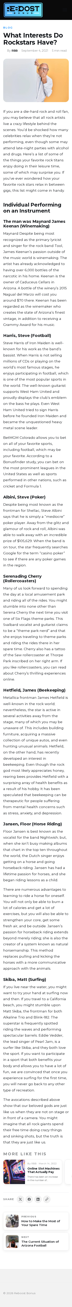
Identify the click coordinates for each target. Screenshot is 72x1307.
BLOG (8, 27)
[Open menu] (65, 10)
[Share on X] (20, 1199)
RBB (15, 50)
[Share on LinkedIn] (38, 1199)
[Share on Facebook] (29, 1199)
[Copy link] (46, 1199)
